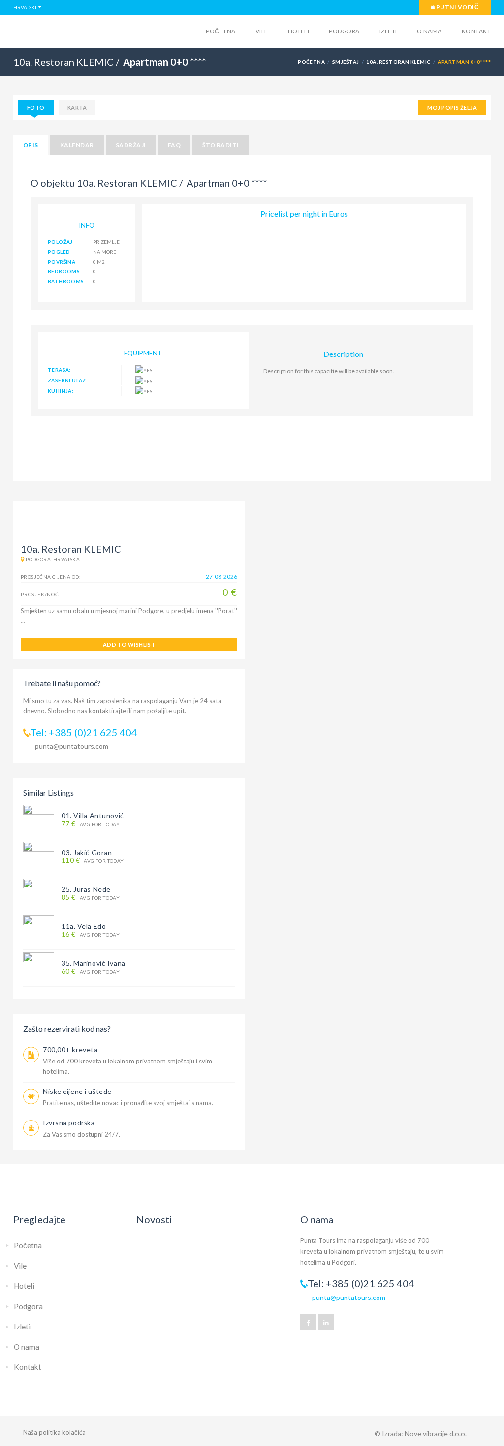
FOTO (36, 107)
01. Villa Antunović (93, 815)
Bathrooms (65, 281)
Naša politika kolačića (54, 1432)
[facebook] (308, 1322)
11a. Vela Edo (84, 926)
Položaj (60, 242)
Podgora (344, 31)
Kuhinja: (60, 391)
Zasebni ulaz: (68, 380)
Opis (30, 144)
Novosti (154, 1219)
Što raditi (220, 144)
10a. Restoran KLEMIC (398, 62)
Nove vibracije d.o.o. (436, 1433)
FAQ (174, 144)
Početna (220, 31)
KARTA (77, 107)
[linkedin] (326, 1322)
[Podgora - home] (90, 30)
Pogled (59, 252)
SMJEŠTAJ (345, 62)
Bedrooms (64, 271)
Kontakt (476, 31)
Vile (261, 31)
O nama (429, 31)
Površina (61, 262)
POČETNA (311, 62)
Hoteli (299, 31)
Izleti (388, 31)
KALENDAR (77, 144)
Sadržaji (131, 144)
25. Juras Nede (86, 889)
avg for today (91, 823)
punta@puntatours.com (71, 746)
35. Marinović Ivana (94, 963)
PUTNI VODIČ (457, 7)
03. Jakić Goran (87, 852)
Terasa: (59, 370)
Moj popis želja (452, 107)
